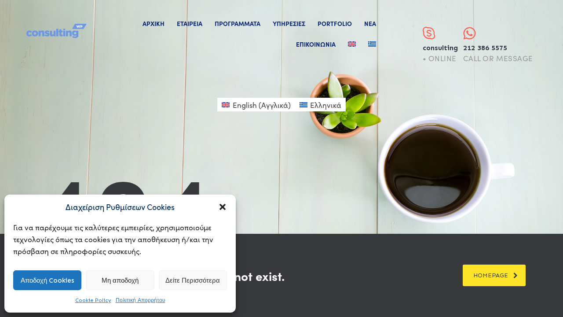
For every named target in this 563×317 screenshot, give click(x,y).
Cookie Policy (93, 300)
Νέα (370, 23)
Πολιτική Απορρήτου (140, 300)
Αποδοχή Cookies (47, 280)
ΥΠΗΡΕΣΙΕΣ (289, 23)
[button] (222, 207)
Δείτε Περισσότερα (192, 280)
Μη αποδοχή (120, 280)
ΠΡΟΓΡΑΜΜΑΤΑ (237, 23)
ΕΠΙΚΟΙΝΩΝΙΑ (316, 44)
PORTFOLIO (335, 23)
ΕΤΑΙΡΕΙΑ (189, 23)
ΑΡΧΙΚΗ (154, 23)
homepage (490, 275)
